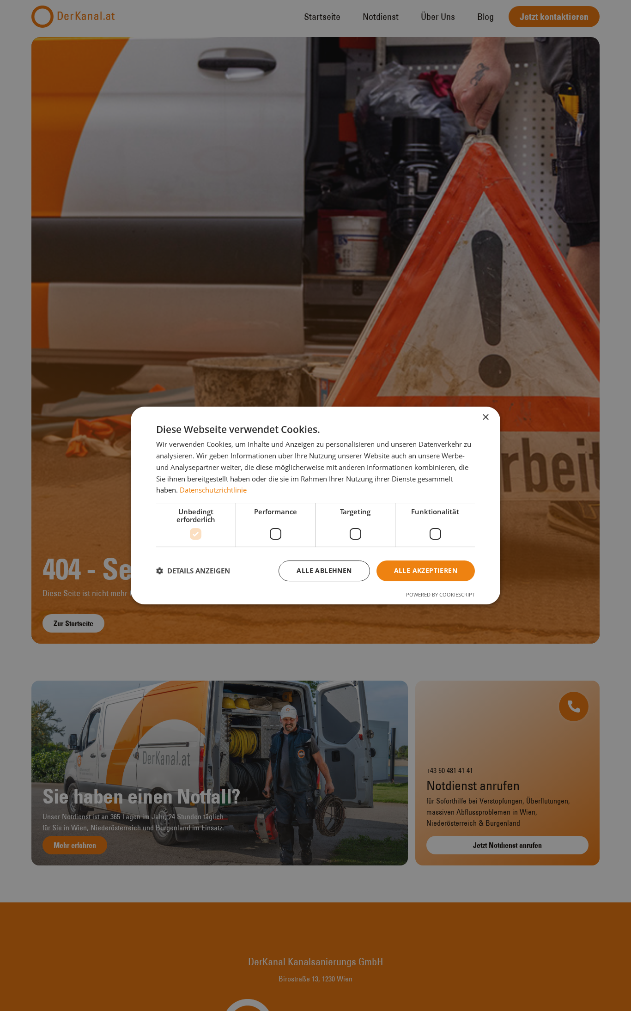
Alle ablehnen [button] (324, 570)
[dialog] (315, 505)
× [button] (485, 417)
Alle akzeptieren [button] (425, 570)
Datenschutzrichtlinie (213, 489)
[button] (193, 571)
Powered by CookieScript (440, 594)
